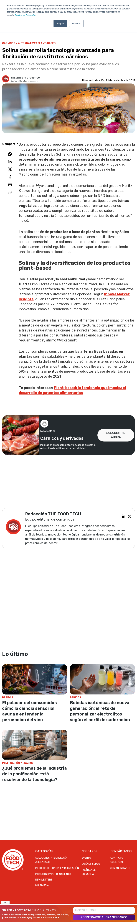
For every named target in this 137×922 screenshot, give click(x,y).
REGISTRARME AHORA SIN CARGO (104, 917)
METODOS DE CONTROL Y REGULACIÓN (57, 868)
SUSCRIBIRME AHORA (115, 435)
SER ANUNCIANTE (120, 868)
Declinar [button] (76, 23)
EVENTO (86, 857)
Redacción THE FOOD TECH (26, 78)
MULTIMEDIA (42, 885)
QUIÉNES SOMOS (91, 863)
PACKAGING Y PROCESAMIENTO (53, 874)
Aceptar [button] (60, 23)
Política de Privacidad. (26, 15)
